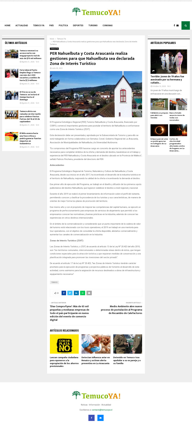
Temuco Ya (38, 25)
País (51, 25)
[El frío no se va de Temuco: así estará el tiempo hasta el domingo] (11, 95)
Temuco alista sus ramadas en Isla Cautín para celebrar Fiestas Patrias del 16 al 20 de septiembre (30, 116)
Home (7, 25)
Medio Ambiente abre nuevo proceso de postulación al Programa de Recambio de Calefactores (121, 309)
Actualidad (21, 25)
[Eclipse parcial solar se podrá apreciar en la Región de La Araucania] (159, 130)
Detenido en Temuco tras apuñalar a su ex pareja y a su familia (127, 360)
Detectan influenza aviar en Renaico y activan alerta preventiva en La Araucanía (96, 360)
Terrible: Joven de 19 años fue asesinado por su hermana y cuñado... (167, 79)
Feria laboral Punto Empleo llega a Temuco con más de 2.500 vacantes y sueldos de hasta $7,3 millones (30, 75)
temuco (54, 282)
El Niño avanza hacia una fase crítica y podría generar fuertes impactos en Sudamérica (30, 138)
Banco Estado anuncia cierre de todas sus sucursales (177, 116)
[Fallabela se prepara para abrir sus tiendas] (159, 104)
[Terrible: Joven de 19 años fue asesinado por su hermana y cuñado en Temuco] (169, 61)
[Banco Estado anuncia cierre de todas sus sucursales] (178, 104)
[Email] (178, 25)
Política (63, 25)
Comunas (108, 25)
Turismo (93, 25)
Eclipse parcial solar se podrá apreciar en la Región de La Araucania (159, 142)
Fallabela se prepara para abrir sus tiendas (159, 115)
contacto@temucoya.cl (102, 410)
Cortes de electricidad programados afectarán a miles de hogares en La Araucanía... (177, 144)
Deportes (78, 25)
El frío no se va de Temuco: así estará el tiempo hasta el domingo (29, 95)
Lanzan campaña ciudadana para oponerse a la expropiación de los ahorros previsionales (64, 362)
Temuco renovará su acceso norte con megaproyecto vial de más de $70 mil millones (30, 54)
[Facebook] (175, 25)
